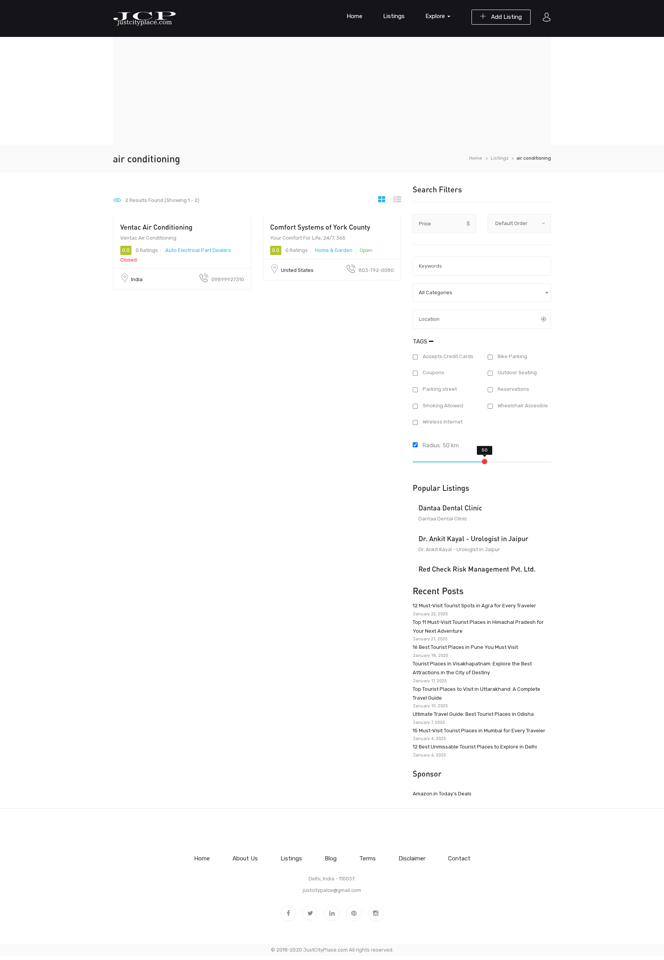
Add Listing (506, 16)
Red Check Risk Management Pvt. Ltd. (477, 569)
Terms (367, 858)
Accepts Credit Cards (447, 356)
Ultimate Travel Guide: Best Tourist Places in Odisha (473, 714)
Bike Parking (511, 356)
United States (297, 270)
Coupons (433, 373)
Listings (394, 16)
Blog (331, 858)
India (137, 279)
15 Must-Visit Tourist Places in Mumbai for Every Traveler (479, 730)
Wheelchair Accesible (522, 405)
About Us (245, 858)
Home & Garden (333, 250)
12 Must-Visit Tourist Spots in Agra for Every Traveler (474, 605)
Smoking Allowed (442, 405)
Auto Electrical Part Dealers (198, 250)
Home (354, 16)
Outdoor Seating (516, 373)
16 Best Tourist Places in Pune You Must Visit (465, 647)
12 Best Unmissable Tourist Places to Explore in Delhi (475, 747)
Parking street (439, 389)
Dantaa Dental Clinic (450, 507)
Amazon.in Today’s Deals (442, 794)
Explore (436, 16)
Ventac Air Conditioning (156, 227)
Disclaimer (411, 858)
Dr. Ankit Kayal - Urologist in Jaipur (473, 538)
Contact (459, 858)
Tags (421, 341)
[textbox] (482, 293)
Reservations (512, 389)
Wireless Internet (442, 422)
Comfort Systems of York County (320, 227)
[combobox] (482, 292)
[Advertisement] (332, 91)
